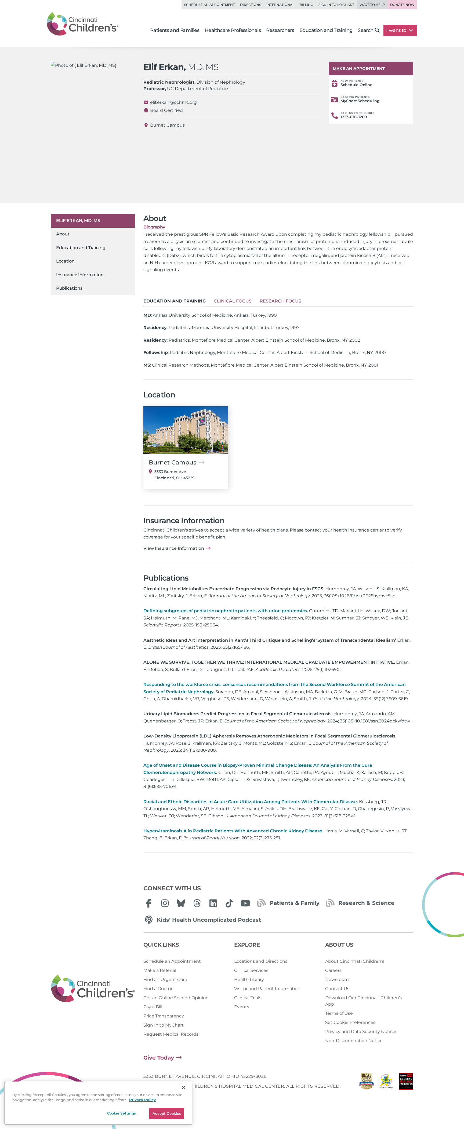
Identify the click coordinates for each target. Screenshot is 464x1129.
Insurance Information (80, 274)
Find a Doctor (157, 988)
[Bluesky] (181, 903)
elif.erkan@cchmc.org (173, 102)
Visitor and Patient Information (267, 988)
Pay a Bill (152, 1006)
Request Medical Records (170, 1034)
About (63, 234)
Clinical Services (251, 970)
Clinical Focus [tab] (233, 301)
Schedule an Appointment (209, 5)
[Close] (184, 1087)
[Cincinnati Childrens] (93, 989)
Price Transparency (163, 1016)
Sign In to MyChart (163, 1025)
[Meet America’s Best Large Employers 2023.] (406, 1083)
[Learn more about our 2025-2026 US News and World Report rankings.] (366, 1083)
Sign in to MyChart (336, 5)
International (280, 5)
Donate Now (402, 5)
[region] (98, 1103)
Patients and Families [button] (174, 30)
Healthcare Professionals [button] (233, 30)
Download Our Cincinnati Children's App (363, 1001)
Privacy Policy (142, 1100)
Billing (306, 5)
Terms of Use (339, 1013)
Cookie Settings (121, 1113)
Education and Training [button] (325, 30)
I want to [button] (396, 30)
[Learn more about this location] (185, 430)
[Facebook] (148, 903)
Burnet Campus (167, 125)
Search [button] (365, 30)
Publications (69, 288)
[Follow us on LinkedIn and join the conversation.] (213, 903)
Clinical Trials (247, 997)
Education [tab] (174, 301)
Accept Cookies (167, 1113)
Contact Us (337, 988)
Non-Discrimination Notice (354, 1040)
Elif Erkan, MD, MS (78, 220)
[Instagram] (165, 903)
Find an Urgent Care (165, 979)
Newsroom (337, 979)
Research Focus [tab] (280, 301)
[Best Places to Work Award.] (386, 1083)
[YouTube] (245, 903)
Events (241, 1006)
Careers (333, 970)
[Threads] (197, 903)
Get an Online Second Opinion (176, 997)
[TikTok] (229, 903)
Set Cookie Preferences (350, 1022)
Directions (250, 5)
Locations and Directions (260, 961)
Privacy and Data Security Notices (361, 1031)
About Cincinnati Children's (354, 961)
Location (65, 261)
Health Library (249, 979)
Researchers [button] (280, 30)
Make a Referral (159, 970)
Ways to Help (372, 5)
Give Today (158, 1057)
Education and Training (80, 247)
